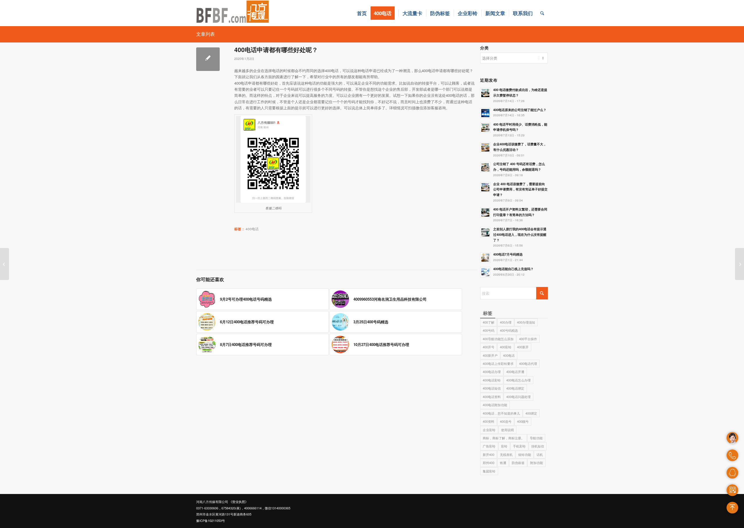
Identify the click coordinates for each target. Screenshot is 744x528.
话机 (539, 454)
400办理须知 (526, 322)
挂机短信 (537, 446)
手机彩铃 (519, 446)
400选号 (506, 421)
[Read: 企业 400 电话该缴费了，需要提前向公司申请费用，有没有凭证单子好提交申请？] (485, 187)
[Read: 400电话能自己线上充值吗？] (485, 272)
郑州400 (488, 462)
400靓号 (523, 421)
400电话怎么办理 (518, 380)
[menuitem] (362, 13)
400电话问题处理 (518, 396)
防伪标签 (518, 462)
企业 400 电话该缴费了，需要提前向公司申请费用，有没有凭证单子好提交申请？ (520, 189)
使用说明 (507, 429)
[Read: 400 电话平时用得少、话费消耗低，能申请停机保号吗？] (485, 127)
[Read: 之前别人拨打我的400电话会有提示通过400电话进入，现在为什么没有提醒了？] (485, 232)
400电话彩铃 (492, 380)
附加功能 (536, 462)
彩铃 (504, 446)
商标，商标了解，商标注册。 (503, 438)
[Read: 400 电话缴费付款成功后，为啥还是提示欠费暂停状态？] (485, 93)
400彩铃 (506, 347)
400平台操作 (528, 338)
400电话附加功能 (495, 404)
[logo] (232, 13)
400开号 (488, 347)
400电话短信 (492, 388)
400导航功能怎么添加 (498, 338)
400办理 (506, 322)
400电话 (509, 355)
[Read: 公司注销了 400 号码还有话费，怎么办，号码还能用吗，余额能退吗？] (485, 167)
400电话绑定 (515, 388)
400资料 (488, 421)
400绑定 (531, 413)
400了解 (488, 322)
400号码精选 (509, 330)
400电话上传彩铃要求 (498, 363)
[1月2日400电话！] (4, 264)
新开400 (488, 454)
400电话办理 (492, 371)
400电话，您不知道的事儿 (501, 413)
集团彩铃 (489, 471)
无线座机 (506, 454)
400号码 (488, 330)
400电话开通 (515, 371)
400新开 (523, 347)
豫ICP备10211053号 (210, 520)
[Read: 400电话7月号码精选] (485, 257)
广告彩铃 (489, 446)
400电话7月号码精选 (508, 254)
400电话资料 (492, 396)
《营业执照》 (238, 501)
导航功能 (536, 438)
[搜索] (542, 13)
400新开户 (490, 355)
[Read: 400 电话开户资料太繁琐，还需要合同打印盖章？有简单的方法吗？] (485, 212)
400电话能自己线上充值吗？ (513, 269)
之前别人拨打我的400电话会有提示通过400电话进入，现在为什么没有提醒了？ (519, 234)
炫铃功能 (524, 454)
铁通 (503, 462)
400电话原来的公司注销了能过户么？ (519, 110)
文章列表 (205, 34)
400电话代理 (528, 363)
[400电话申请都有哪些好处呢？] (208, 59)
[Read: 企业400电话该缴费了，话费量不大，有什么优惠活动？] (485, 147)
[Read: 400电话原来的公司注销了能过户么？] (485, 113)
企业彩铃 (489, 429)
